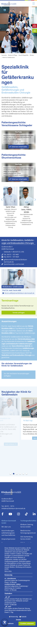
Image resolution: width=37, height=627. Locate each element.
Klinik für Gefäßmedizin (9, 57)
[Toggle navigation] (33, 3)
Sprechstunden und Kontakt (14, 264)
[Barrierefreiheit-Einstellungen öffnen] (5, 622)
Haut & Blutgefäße (23, 55)
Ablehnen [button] (10, 623)
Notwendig (14, 616)
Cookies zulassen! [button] (27, 623)
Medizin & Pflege (12, 55)
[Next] (35, 199)
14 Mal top (12, 420)
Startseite (4, 55)
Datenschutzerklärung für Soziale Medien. (15, 143)
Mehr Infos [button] (8, 571)
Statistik (23, 616)
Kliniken (32, 55)
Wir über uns (6, 527)
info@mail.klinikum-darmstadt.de (13, 508)
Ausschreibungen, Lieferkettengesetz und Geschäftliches (8, 533)
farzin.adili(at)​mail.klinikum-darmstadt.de (19, 293)
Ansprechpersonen (8, 539)
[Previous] (2, 199)
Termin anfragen (19, 313)
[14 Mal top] (18, 407)
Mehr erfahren (22, 438)
